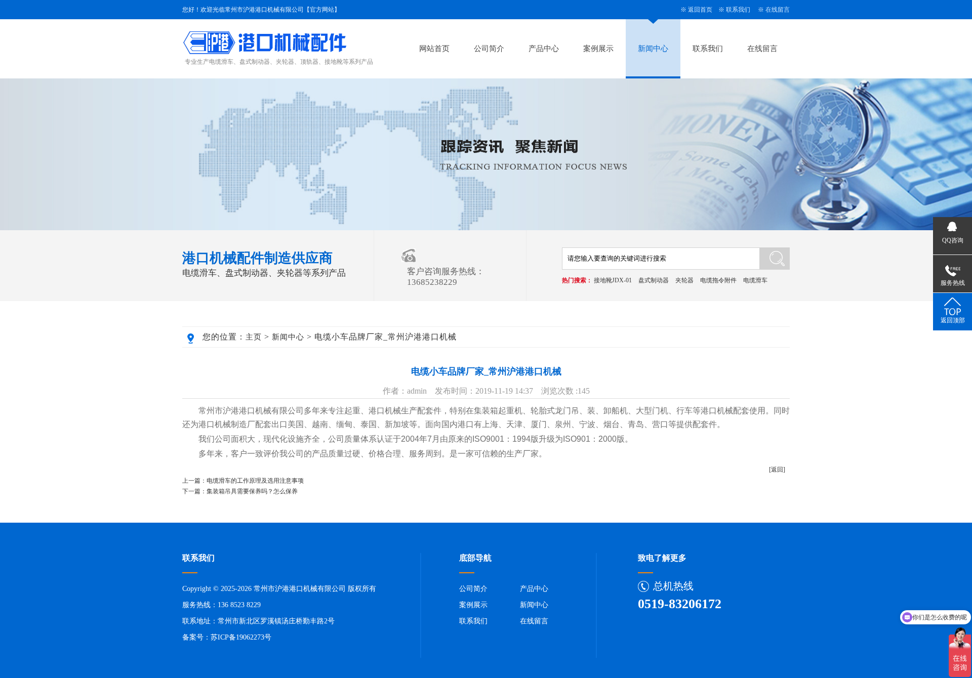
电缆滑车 (755, 280)
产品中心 (544, 49)
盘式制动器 (653, 280)
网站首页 (434, 49)
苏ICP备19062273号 (241, 637)
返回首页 (700, 9)
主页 (254, 337)
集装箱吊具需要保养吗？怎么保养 (252, 491)
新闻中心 (653, 49)
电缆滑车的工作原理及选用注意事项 (255, 480)
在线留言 (777, 9)
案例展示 (598, 49)
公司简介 (489, 49)
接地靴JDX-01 (613, 280)
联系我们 (738, 9)
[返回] (777, 469)
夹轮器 (684, 280)
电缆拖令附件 (718, 280)
